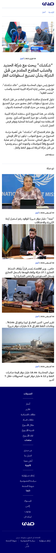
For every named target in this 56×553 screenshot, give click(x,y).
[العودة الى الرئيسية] (48, 4)
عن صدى (28, 450)
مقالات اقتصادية (28, 414)
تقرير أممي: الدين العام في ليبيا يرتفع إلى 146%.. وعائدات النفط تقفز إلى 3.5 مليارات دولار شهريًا (30, 324)
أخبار (22, 58)
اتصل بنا (28, 455)
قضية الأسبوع (28, 430)
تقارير (28, 409)
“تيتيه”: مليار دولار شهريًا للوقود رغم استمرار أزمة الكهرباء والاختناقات (29, 220)
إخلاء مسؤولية (28, 475)
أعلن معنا (28, 461)
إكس (28, 506)
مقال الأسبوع (28, 425)
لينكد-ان (28, 516)
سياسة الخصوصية (28, 481)
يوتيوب (28, 511)
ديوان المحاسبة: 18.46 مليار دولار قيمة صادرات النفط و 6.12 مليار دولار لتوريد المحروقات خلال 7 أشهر (29, 376)
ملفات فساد (28, 419)
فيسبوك (27, 501)
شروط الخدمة (28, 486)
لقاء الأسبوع (28, 435)
